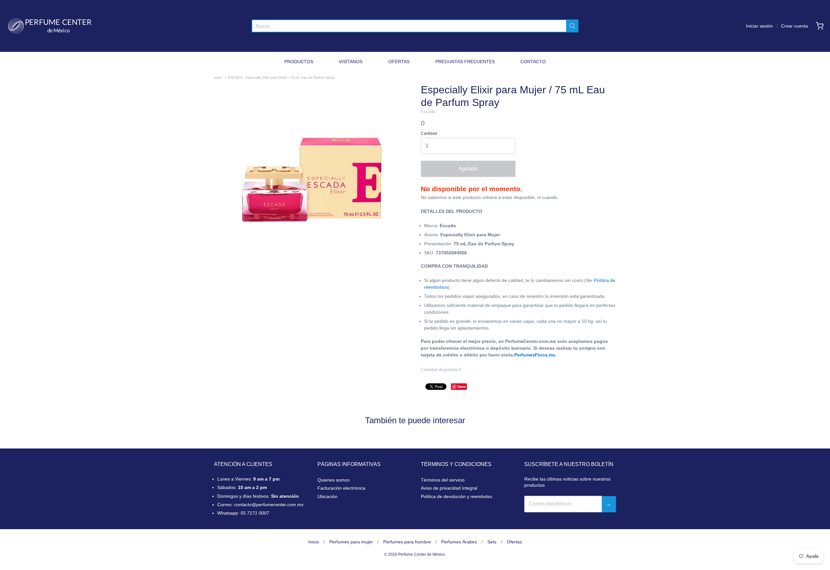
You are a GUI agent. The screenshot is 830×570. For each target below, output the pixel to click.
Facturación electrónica (341, 488)
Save (461, 386)
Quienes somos (333, 480)
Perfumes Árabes (459, 541)
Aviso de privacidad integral (449, 488)
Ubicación (327, 496)
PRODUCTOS (298, 61)
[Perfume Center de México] (49, 26)
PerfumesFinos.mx (534, 354)
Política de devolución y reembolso (456, 496)
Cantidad (429, 134)
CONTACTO (533, 61)
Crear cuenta (794, 26)
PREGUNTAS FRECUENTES (465, 61)
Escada (428, 111)
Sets (491, 541)
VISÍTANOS (350, 61)
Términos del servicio (443, 480)
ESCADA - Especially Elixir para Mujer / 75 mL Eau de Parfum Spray (281, 77)
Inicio (218, 77)
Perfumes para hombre (407, 541)
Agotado (468, 168)
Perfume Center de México (421, 554)
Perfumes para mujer (351, 541)
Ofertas (514, 541)
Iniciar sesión (759, 26)
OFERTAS (398, 61)
